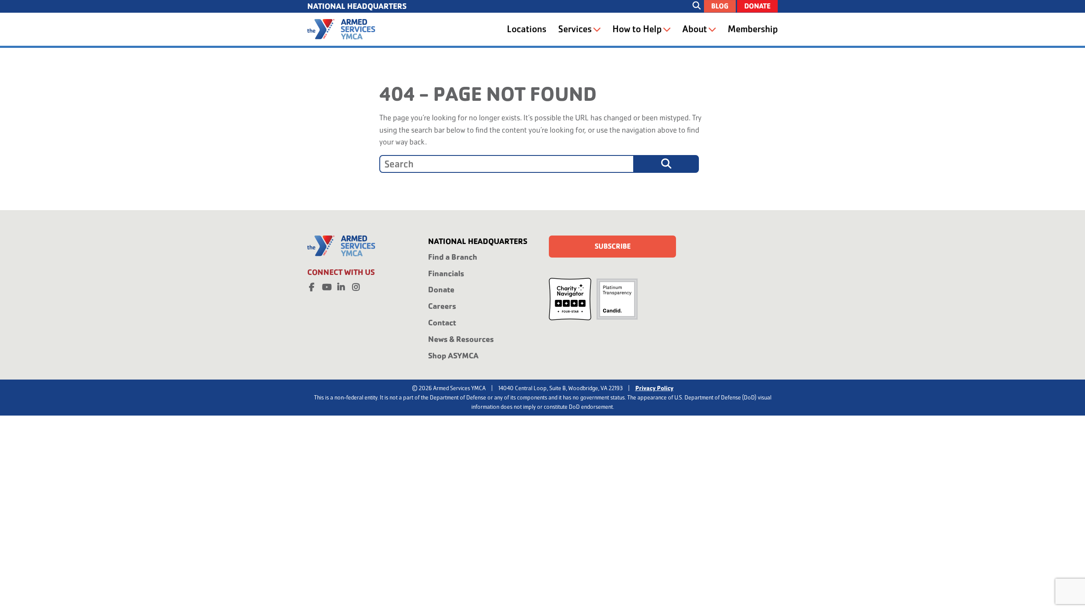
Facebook (311, 285)
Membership (753, 29)
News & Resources (461, 339)
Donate (757, 6)
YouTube (326, 285)
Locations (526, 29)
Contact (442, 322)
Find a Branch (452, 257)
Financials (446, 273)
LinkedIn (341, 285)
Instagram (356, 285)
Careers (442, 306)
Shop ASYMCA (453, 355)
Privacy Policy (654, 388)
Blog (720, 6)
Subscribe (613, 246)
